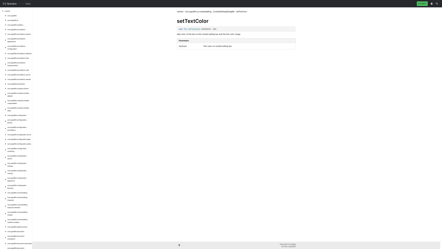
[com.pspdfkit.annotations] (3, 29)
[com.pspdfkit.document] (3, 231)
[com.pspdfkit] (3, 15)
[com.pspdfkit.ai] (3, 20)
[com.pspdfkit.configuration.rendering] (3, 150)
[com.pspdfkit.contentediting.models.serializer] (3, 221)
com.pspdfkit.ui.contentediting (198, 11)
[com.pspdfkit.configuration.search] (3, 157)
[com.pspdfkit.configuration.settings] (3, 164)
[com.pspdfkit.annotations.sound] (3, 74)
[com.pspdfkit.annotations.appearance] (3, 40)
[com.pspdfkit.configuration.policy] (3, 144)
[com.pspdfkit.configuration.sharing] (3, 172)
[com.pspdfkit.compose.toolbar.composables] (3, 102)
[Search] (437, 3)
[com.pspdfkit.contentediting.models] (3, 213)
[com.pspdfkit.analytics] (3, 25)
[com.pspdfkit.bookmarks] (3, 84)
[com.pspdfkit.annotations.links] (3, 58)
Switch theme (432, 3)
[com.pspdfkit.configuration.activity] (3, 121)
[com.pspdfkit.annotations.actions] (3, 34)
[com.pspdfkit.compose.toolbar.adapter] (3, 94)
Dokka (293, 244)
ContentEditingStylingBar (224, 11)
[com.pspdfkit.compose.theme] (3, 88)
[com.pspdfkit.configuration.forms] (3, 134)
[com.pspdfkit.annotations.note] (3, 70)
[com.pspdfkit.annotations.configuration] (3, 47)
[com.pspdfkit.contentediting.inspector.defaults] (3, 206)
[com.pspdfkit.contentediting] (3, 192)
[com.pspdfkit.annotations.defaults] (3, 53)
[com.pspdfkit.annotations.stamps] (3, 79)
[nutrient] (2, 11)
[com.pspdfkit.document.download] (3, 243)
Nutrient (422, 4)
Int (214, 29)
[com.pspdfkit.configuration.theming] (3, 186)
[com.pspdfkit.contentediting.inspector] (3, 198)
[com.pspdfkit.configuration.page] (3, 139)
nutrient (21, 4)
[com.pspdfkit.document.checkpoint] (3, 237)
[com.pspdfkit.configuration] (3, 115)
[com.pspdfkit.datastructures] (3, 227)
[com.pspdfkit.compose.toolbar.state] (3, 109)
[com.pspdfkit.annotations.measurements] (3, 64)
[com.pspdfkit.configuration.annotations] (3, 128)
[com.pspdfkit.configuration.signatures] (3, 179)
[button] (437, 3)
